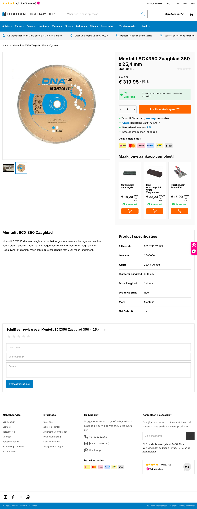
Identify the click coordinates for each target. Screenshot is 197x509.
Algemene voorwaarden (55, 431)
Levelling (42, 26)
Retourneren (8, 431)
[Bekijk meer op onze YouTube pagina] (20, 497)
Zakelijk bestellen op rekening (180, 35)
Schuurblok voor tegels (127, 186)
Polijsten (80, 26)
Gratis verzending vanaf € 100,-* (91, 35)
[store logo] (28, 14)
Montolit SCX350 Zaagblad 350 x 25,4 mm (35, 45)
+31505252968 (98, 436)
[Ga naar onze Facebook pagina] (13, 497)
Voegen (56, 26)
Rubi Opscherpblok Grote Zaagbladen (153, 189)
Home (5, 45)
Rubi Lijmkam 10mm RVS (178, 186)
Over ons (47, 422)
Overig (144, 26)
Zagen (18, 26)
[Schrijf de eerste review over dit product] (184, 69)
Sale (193, 3)
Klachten (6, 436)
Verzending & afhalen (13, 446)
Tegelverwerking (127, 26)
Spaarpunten (9, 451)
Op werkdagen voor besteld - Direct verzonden (34, 35)
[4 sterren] (23, 336)
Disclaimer (190, 506)
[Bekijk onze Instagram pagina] (5, 497)
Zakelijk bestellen (154, 3)
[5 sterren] (28, 336)
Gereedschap (107, 26)
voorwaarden (149, 451)
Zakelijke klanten (51, 426)
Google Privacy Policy (173, 448)
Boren (30, 26)
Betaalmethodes (10, 441)
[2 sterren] (13, 336)
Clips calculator (180, 3)
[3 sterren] (18, 336)
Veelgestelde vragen (53, 446)
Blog (168, 3)
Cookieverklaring (51, 441)
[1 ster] (8, 336)
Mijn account (8, 422)
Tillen (93, 26)
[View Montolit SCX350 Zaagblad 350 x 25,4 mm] (8, 168)
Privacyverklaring (52, 436)
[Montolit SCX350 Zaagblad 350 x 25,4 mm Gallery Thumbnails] (14, 168)
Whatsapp (95, 450)
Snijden (6, 26)
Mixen (68, 26)
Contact (6, 426)
